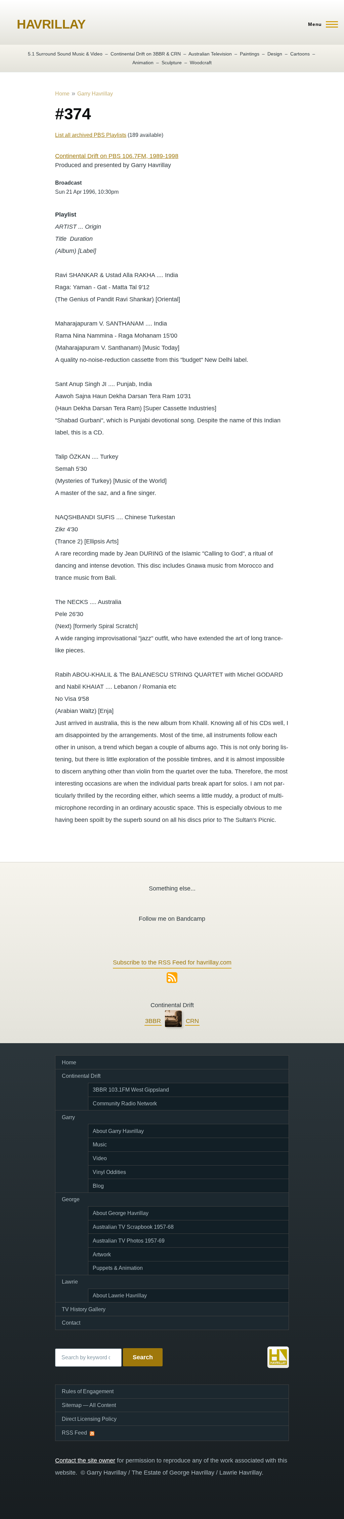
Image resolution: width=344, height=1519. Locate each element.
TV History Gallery (83, 1309)
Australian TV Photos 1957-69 (129, 1241)
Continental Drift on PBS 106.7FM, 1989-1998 (116, 156)
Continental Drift (81, 1076)
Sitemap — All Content (89, 1405)
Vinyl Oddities (109, 1172)
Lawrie (70, 1282)
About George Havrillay (120, 1213)
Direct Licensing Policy (89, 1419)
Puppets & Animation (118, 1268)
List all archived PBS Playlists (90, 135)
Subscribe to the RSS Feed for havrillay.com (172, 962)
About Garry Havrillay (118, 1131)
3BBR (153, 1021)
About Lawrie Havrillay (120, 1295)
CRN (192, 1021)
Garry (68, 1117)
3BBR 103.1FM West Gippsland (131, 1090)
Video (100, 1158)
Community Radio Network (125, 1103)
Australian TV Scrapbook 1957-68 (133, 1227)
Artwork (102, 1254)
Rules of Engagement (88, 1391)
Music (100, 1144)
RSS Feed (74, 1433)
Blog (98, 1186)
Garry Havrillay (95, 94)
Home (62, 94)
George (71, 1199)
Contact (71, 1323)
